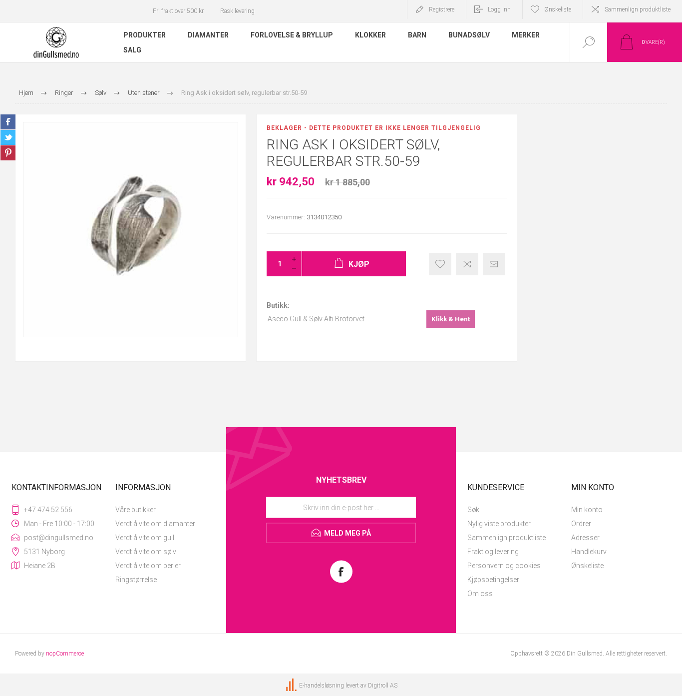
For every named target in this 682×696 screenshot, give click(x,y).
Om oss (480, 594)
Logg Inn (499, 9)
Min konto (587, 510)
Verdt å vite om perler (148, 566)
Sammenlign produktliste (638, 9)
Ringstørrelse (136, 580)
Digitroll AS (382, 685)
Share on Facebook (7, 121)
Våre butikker (135, 510)
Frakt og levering (493, 552)
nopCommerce (65, 653)
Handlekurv (589, 552)
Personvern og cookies (504, 566)
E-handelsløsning (321, 685)
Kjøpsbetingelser (493, 580)
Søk (473, 510)
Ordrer (581, 524)
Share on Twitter (7, 137)
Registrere (441, 9)
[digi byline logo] (292, 685)
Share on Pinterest (7, 152)
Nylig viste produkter (499, 524)
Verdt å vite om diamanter (155, 524)
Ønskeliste (587, 566)
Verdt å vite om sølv (145, 552)
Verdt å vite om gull (144, 538)
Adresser (585, 538)
